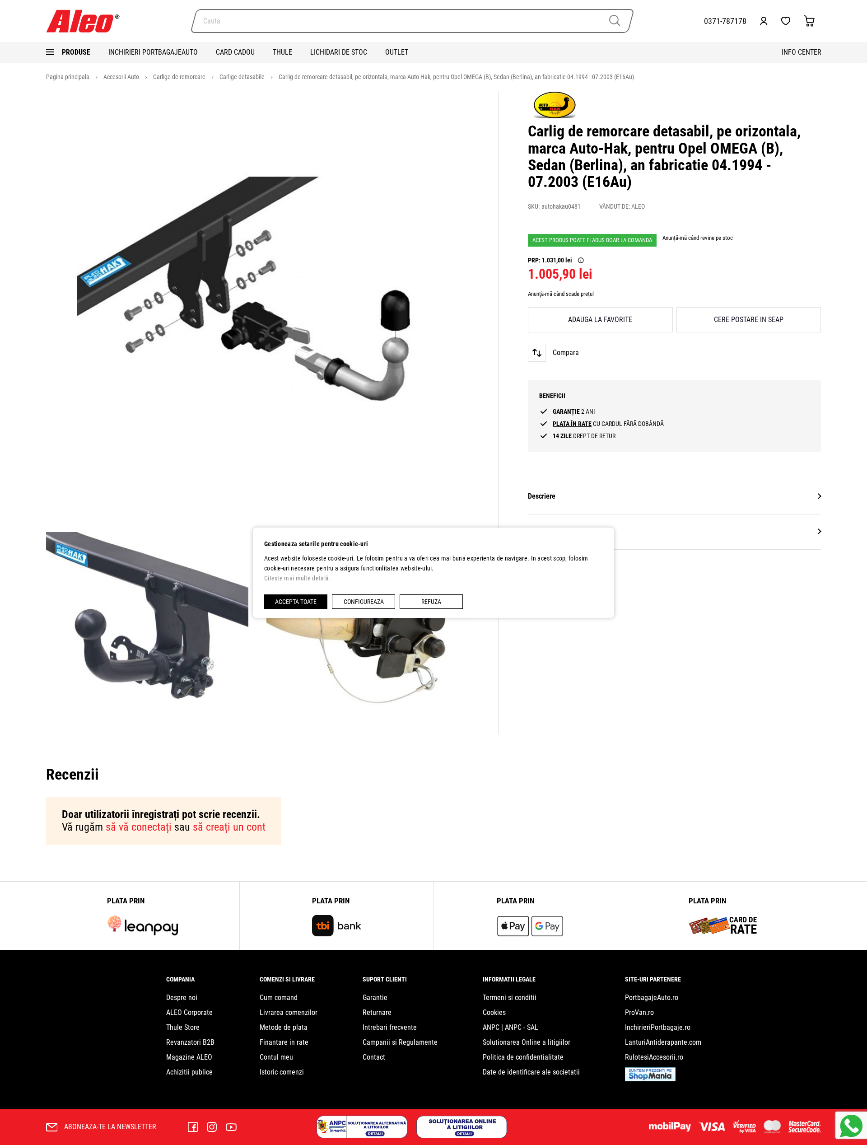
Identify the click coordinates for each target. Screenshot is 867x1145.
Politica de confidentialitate (523, 1057)
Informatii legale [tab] (509, 979)
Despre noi (181, 997)
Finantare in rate (284, 1042)
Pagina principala (68, 76)
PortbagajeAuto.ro (651, 997)
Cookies (494, 1012)
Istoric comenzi (282, 1072)
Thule (282, 52)
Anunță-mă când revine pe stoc (697, 237)
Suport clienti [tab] (385, 979)
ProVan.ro (639, 1012)
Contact (374, 1057)
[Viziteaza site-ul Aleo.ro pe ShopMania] (650, 1079)
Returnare (377, 1012)
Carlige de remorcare (180, 76)
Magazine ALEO (189, 1057)
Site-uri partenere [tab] (653, 979)
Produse (76, 52)
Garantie (375, 997)
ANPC (491, 1027)
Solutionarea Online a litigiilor (526, 1042)
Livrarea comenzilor (288, 1012)
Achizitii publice (189, 1072)
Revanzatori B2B (190, 1042)
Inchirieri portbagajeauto (153, 52)
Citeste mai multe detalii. (297, 578)
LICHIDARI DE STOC (338, 52)
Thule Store (183, 1027)
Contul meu (276, 1057)
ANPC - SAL (521, 1027)
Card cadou (235, 52)
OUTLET (396, 52)
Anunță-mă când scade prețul (561, 293)
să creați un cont (229, 827)
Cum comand (279, 997)
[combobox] (412, 21)
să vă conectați (139, 827)
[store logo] (86, 21)
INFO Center (801, 52)
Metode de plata (284, 1027)
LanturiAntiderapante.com (663, 1042)
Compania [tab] (180, 979)
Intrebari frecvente (390, 1027)
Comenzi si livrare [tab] (287, 979)
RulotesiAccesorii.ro (654, 1057)
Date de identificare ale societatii (531, 1072)
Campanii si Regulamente (400, 1042)
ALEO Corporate (189, 1012)
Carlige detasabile (242, 76)
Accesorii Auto (121, 76)
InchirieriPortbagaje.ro (657, 1027)
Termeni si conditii (509, 997)
